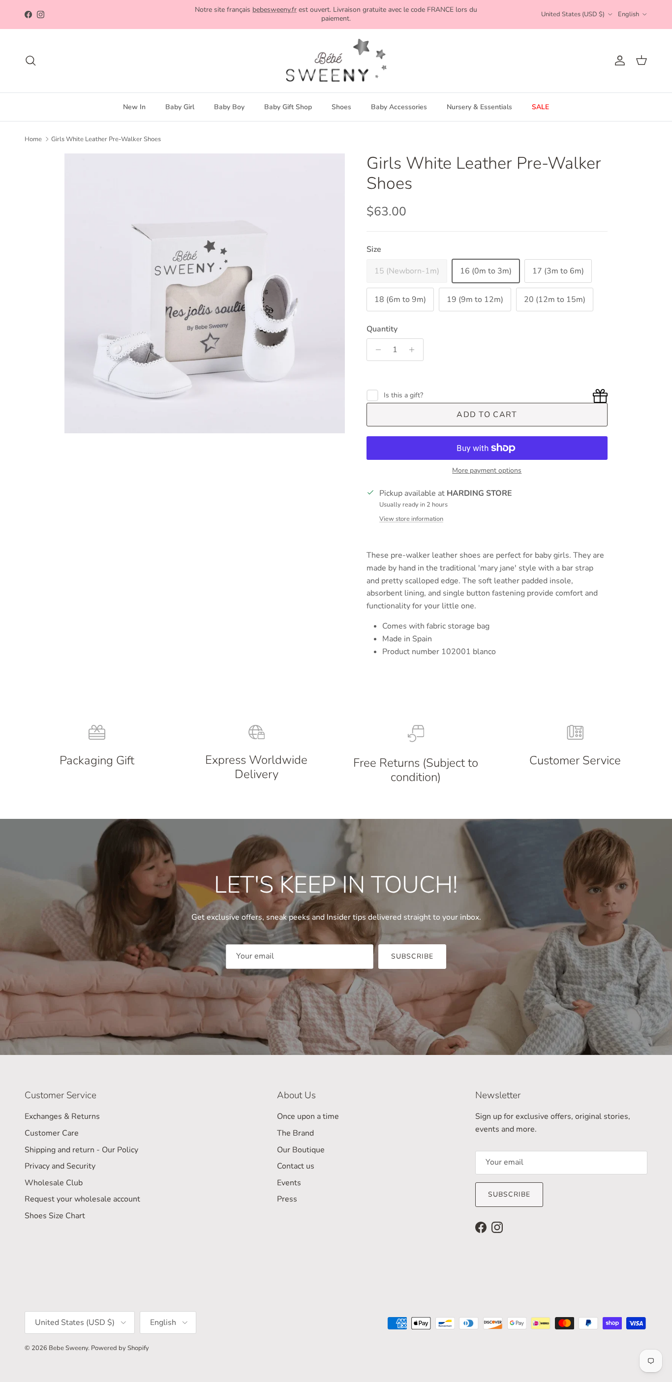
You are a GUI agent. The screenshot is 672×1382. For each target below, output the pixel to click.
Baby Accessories (399, 107)
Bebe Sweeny (68, 1348)
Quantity (382, 329)
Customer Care (52, 1133)
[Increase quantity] (414, 350)
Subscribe (412, 956)
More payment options (486, 471)
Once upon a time (308, 1116)
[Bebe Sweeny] (336, 61)
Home (33, 139)
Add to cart (487, 414)
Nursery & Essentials (479, 107)
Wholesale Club (54, 1182)
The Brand (295, 1133)
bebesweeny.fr (274, 9)
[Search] (30, 60)
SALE (540, 107)
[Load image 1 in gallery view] (204, 293)
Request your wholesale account (82, 1199)
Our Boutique (301, 1149)
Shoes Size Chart (55, 1215)
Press (287, 1199)
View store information (411, 518)
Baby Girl (179, 107)
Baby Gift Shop (288, 107)
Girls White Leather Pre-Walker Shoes (106, 139)
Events (289, 1182)
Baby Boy (229, 107)
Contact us (295, 1166)
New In (134, 107)
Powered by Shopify (120, 1348)
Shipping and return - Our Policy (81, 1149)
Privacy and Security (60, 1166)
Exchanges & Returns (62, 1116)
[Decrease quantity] (375, 350)
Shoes (341, 107)
